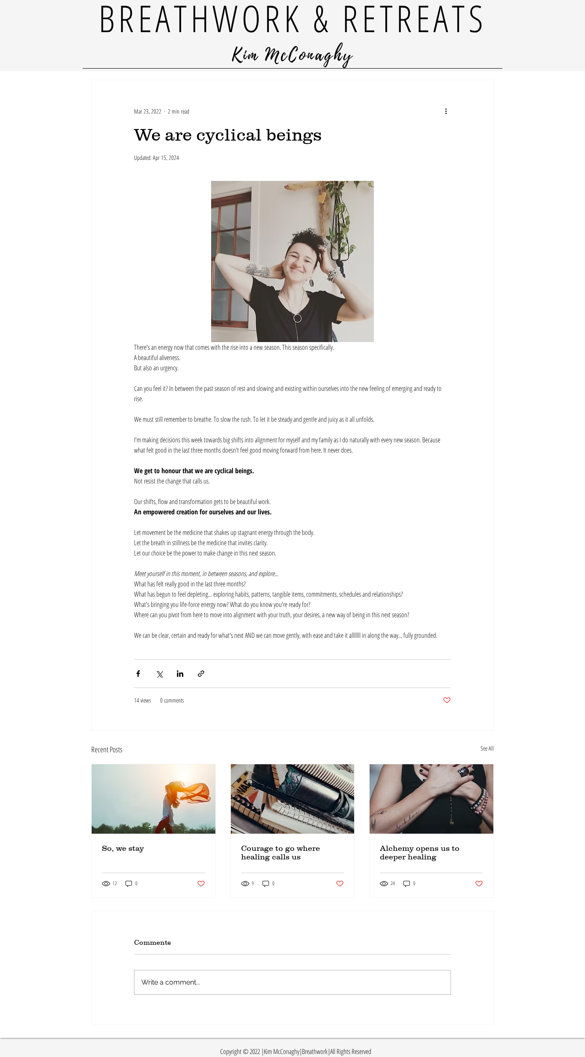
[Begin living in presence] (153, 799)
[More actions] (446, 111)
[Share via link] (201, 674)
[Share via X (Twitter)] (159, 674)
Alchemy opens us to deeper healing (420, 852)
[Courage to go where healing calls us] (293, 799)
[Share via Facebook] (138, 674)
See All (487, 748)
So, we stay (123, 848)
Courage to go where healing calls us (280, 852)
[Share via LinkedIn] (180, 674)
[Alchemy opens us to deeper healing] (431, 799)
